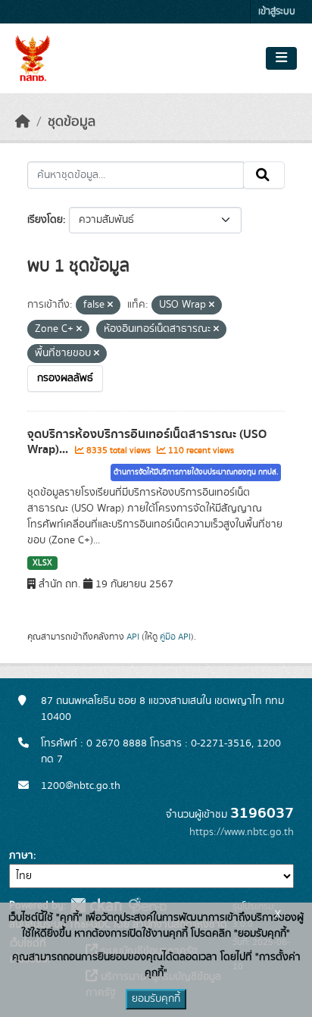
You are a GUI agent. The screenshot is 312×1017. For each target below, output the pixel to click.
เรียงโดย (45, 219)
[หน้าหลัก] (22, 122)
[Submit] (264, 175)
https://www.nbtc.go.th (241, 832)
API (132, 636)
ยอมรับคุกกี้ (156, 998)
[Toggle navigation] (281, 58)
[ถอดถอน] (110, 305)
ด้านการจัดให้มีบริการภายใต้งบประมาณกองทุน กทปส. (196, 472)
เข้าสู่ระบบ (276, 12)
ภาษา (21, 855)
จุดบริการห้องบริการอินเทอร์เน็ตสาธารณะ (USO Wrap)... (147, 442)
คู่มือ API (175, 636)
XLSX (42, 563)
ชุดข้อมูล (71, 122)
